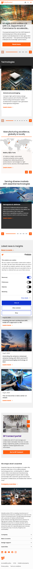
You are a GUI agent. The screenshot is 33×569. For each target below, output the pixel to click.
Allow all (16, 302)
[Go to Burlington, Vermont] (9, 142)
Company (4, 535)
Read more (19, 44)
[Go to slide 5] (22, 120)
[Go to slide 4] (19, 120)
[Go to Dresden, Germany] (17, 141)
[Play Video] (16, 496)
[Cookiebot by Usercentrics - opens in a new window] (24, 255)
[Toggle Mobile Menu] (31, 2)
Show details (24, 298)
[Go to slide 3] (17, 120)
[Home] (7, 2)
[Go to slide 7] (26, 120)
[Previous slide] (26, 172)
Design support (6, 543)
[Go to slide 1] (9, 120)
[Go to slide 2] (15, 120)
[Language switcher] (25, 2)
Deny (16, 313)
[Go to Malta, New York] (8, 143)
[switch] (29, 282)
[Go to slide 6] (24, 120)
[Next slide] (30, 52)
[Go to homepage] (3, 558)
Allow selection (16, 308)
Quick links (4, 547)
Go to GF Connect (16, 452)
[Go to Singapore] (25, 147)
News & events (6, 539)
